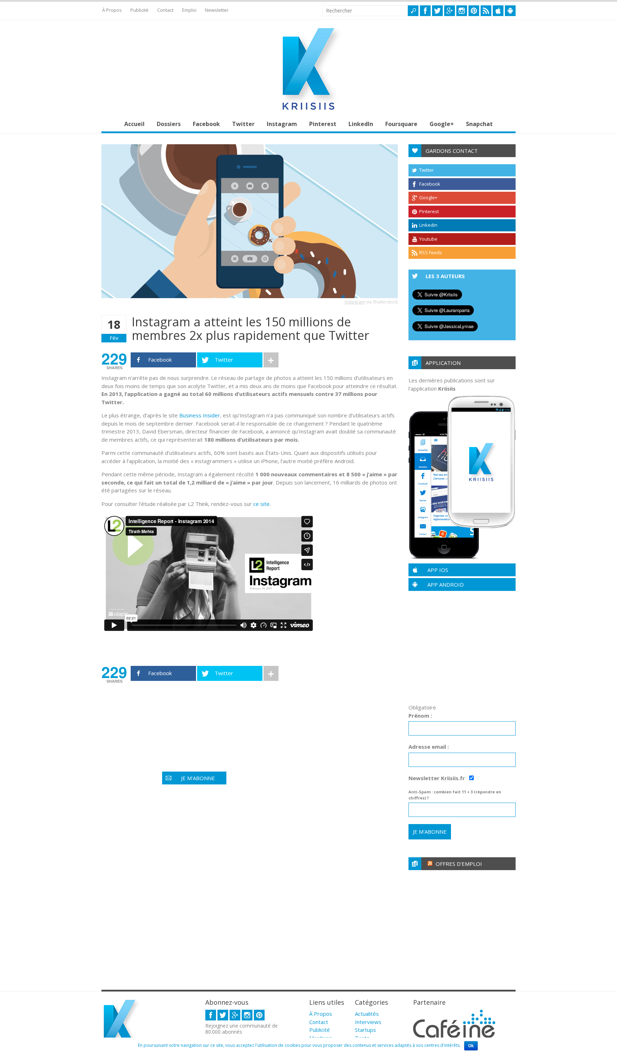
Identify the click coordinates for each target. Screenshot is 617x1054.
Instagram (282, 124)
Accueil (134, 124)
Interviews (368, 1021)
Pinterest (322, 124)
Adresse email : (428, 746)
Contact (165, 10)
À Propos (112, 10)
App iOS (437, 569)
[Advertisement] (231, 710)
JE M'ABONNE (198, 778)
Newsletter (217, 10)
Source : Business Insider (142, 649)
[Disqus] (249, 889)
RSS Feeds (430, 252)
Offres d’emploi (459, 863)
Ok (471, 1045)
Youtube (428, 239)
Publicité (139, 10)
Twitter (243, 124)
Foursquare (401, 124)
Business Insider (199, 415)
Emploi (189, 10)
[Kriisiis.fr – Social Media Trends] (308, 110)
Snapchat (479, 124)
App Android (445, 584)
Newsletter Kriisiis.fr (437, 778)
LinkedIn (360, 124)
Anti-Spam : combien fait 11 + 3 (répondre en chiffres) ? (454, 794)
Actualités (367, 1013)
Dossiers (169, 124)
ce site (261, 503)
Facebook (206, 124)
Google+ (442, 124)
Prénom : (420, 715)
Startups (365, 1029)
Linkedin (428, 225)
